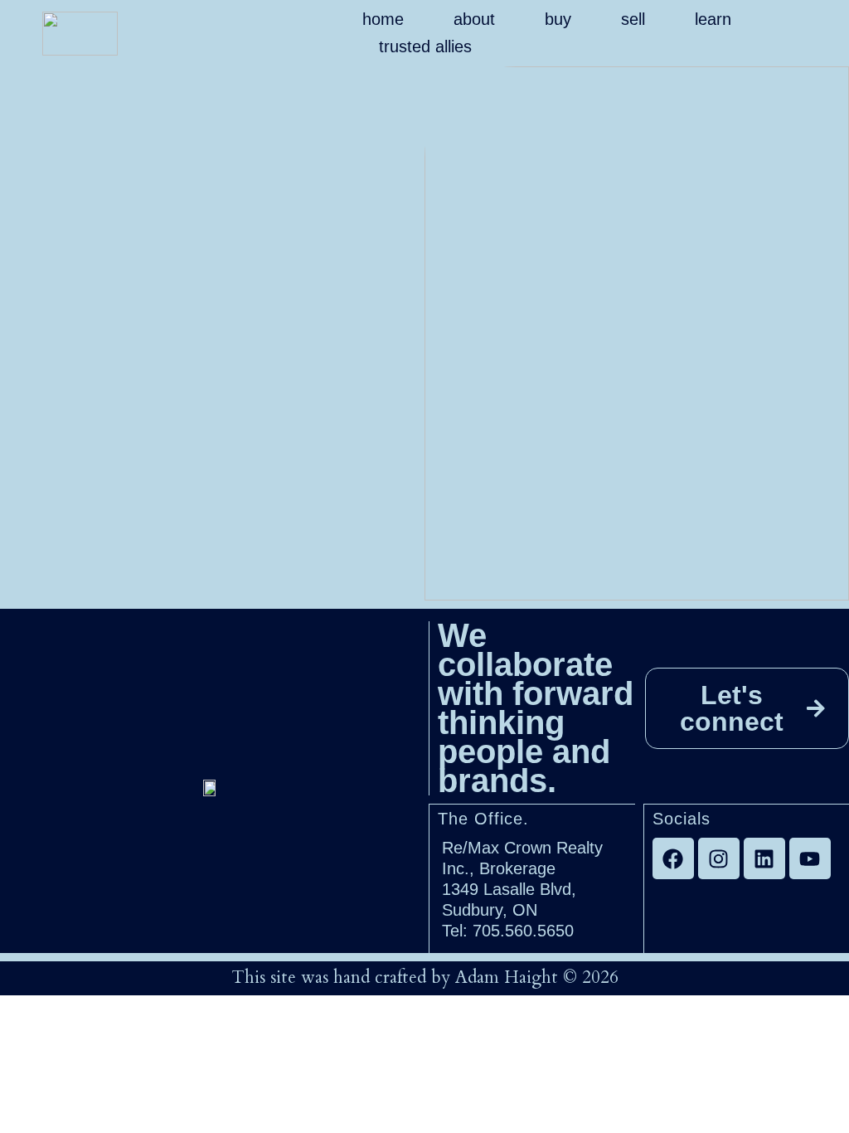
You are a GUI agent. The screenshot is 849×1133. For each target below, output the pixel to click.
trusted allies (425, 46)
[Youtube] (810, 858)
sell (633, 19)
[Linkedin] (764, 858)
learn (713, 19)
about (474, 19)
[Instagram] (719, 858)
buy (558, 19)
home (383, 19)
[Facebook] (673, 858)
